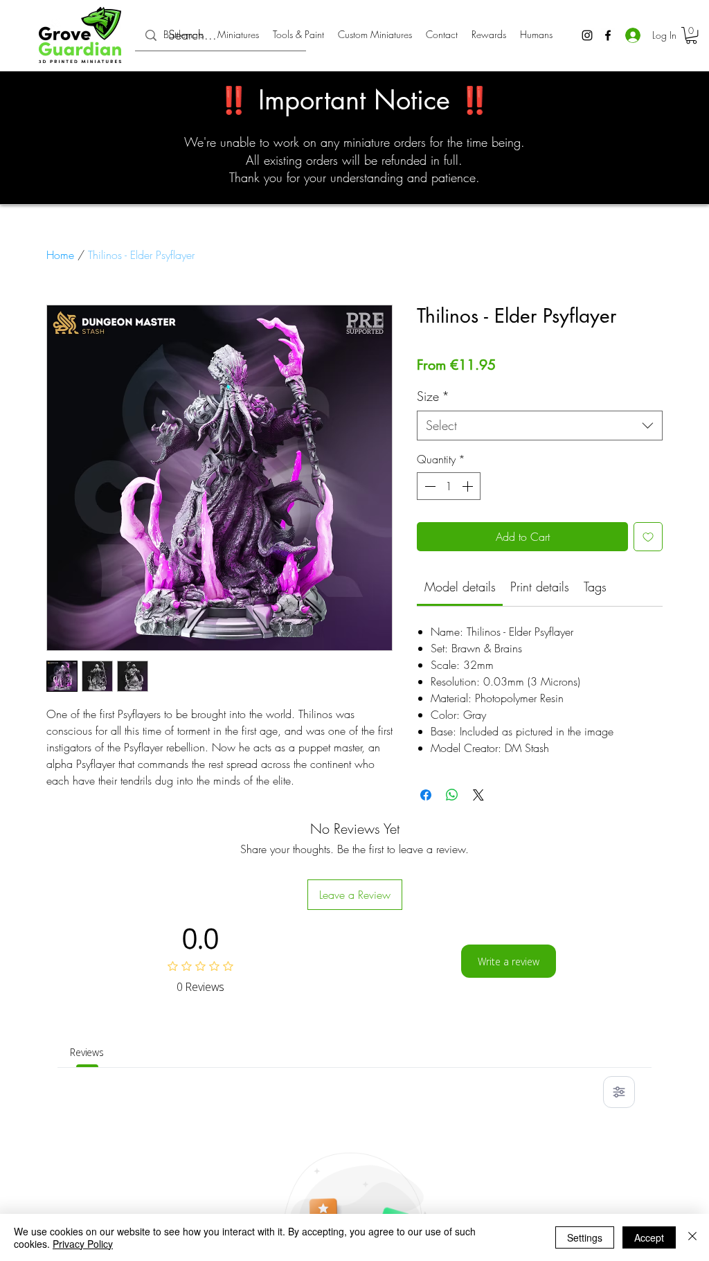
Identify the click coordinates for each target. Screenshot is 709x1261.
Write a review (508, 961)
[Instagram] (587, 35)
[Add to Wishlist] (648, 536)
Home (60, 254)
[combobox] (540, 425)
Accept (649, 1237)
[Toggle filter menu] (619, 1092)
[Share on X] (478, 795)
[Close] (692, 1237)
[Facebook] (608, 35)
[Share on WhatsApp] (452, 795)
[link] (460, 586)
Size (433, 396)
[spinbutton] (448, 486)
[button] (691, 35)
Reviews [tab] (87, 1052)
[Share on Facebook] (426, 795)
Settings (584, 1237)
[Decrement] (428, 486)
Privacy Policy (83, 1244)
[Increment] (468, 486)
